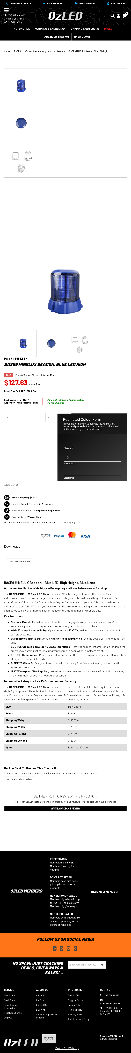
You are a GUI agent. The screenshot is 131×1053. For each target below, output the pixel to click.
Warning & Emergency (50, 28)
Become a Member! (104, 891)
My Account (82, 36)
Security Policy (75, 1014)
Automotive (22, 28)
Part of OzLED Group (67, 1048)
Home (7, 51)
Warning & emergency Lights (39, 51)
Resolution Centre (13, 1012)
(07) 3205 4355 (111, 995)
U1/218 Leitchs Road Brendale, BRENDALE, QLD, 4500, (112, 1011)
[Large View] (65, 86)
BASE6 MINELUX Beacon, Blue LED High (88, 51)
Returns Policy (75, 1009)
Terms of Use (74, 995)
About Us (40, 995)
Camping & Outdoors (85, 28)
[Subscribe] (102, 965)
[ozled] (65, 15)
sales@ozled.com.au (110, 1003)
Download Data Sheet (19, 561)
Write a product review (19, 779)
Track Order (10, 1000)
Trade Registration (55, 36)
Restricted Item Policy (78, 1019)
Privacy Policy (74, 1005)
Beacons (60, 51)
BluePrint (40, 1009)
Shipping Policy (75, 1000)
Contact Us (41, 1005)
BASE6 (108, 28)
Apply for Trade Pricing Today (21, 402)
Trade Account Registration (11, 1006)
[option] (65, 86)
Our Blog (40, 1000)
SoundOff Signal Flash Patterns (46, 1016)
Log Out (8, 1017)
